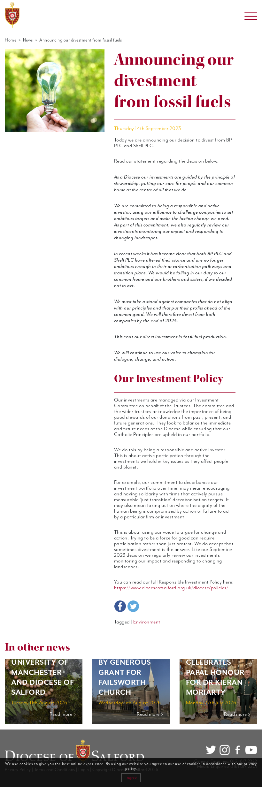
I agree (131, 778)
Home (10, 40)
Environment (146, 622)
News (28, 40)
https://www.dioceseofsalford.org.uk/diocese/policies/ (171, 588)
